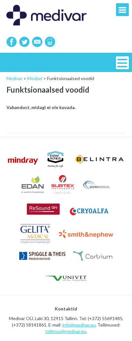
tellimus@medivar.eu (65, 331)
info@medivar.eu (78, 324)
